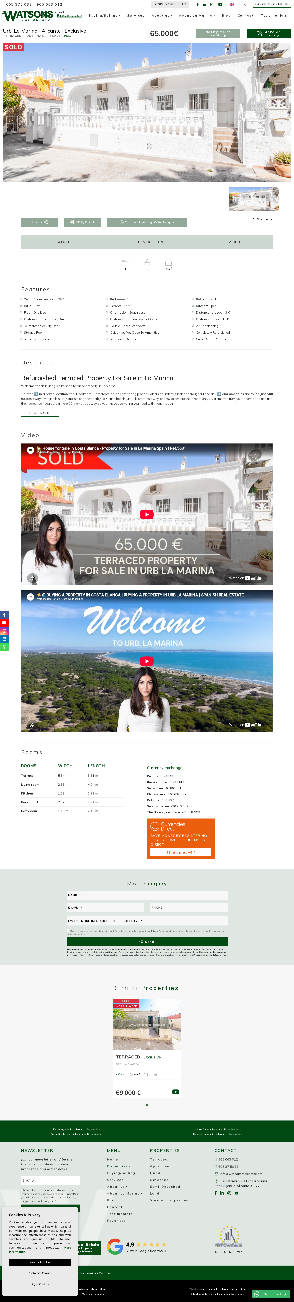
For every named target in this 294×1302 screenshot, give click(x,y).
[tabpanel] (147, 1048)
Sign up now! (179, 852)
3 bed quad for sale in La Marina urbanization (217, 1293)
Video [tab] (234, 242)
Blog (111, 1200)
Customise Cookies (40, 1273)
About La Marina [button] (123, 1193)
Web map (105, 1273)
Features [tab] (63, 242)
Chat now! (272, 1294)
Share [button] (37, 222)
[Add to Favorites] (281, 49)
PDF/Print (84, 222)
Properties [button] (68, 16)
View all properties (169, 1200)
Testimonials (120, 1214)
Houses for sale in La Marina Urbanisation (217, 1133)
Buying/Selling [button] (121, 1173)
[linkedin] (204, 4)
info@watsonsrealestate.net (35, 12)
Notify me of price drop (218, 33)
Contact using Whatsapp (149, 222)
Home (112, 1159)
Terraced (159, 1159)
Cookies (90, 1273)
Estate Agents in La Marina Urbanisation (76, 1129)
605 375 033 (18, 4)
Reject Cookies (40, 1284)
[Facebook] (198, 4)
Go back (264, 219)
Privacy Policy (158, 931)
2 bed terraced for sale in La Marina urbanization (217, 1289)
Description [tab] (151, 242)
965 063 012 (50, 4)
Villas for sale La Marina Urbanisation (217, 1129)
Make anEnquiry (272, 33)
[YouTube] (220, 4)
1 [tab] (147, 1105)
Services (115, 1180)
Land (154, 1193)
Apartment (160, 1166)
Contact (115, 1207)
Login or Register (170, 4)
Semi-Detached (165, 1187)
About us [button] (116, 1187)
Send (149, 942)
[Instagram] (212, 4)
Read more (39, 413)
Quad (155, 1173)
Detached (159, 1180)
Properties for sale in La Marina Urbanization (76, 1133)
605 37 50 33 (228, 1167)
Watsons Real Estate (28, 16)
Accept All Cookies (40, 1262)
